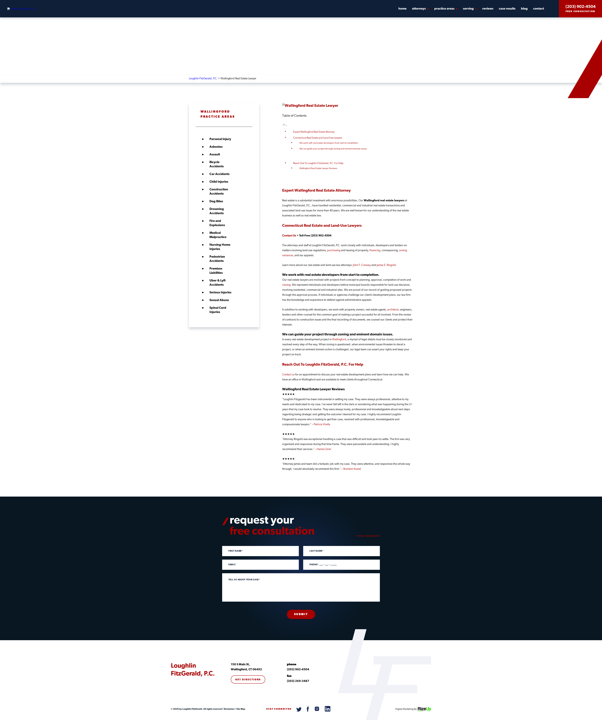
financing (375, 250)
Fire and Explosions (217, 223)
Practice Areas (444, 8)
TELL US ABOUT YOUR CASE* (244, 580)
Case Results (507, 8)
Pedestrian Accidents (217, 259)
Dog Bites (216, 201)
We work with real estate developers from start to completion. (329, 143)
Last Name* (316, 551)
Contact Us (289, 235)
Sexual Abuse (219, 300)
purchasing (333, 250)
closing (286, 285)
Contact (538, 8)
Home (402, 8)
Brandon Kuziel (352, 469)
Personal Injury (220, 139)
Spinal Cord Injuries (217, 310)
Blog (524, 8)
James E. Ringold (386, 265)
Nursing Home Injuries (219, 247)
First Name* (235, 551)
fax (289, 676)
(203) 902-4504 (580, 7)
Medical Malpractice (217, 235)
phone (291, 664)
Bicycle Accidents (216, 164)
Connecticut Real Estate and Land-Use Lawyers (317, 138)
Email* (232, 565)
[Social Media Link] (299, 711)
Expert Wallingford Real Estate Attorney (314, 132)
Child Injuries (218, 181)
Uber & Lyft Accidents (217, 282)
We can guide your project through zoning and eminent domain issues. (333, 149)
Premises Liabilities (216, 271)
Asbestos (216, 146)
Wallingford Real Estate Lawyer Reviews (318, 168)
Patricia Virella (322, 424)
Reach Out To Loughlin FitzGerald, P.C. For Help (318, 163)
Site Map (240, 709)
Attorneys (419, 8)
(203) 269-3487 (298, 681)
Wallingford (339, 339)
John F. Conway (362, 265)
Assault (214, 154)
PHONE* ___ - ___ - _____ (323, 565)
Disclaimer (228, 709)
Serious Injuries (220, 292)
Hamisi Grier (324, 449)
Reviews (487, 8)
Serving (468, 8)
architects (393, 309)
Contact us (288, 374)
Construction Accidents (218, 191)
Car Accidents (219, 174)
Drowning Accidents (216, 211)
